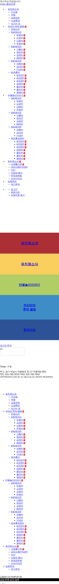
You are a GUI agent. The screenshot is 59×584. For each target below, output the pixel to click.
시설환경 (15, 21)
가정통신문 (17, 164)
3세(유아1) (16, 32)
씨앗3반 (21, 81)
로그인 (14, 189)
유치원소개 (13, 9)
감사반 (20, 66)
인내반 (20, 69)
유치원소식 (14, 161)
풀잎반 (20, 87)
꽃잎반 (20, 89)
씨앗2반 (21, 78)
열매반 (20, 92)
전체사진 (15, 29)
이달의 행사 (17, 173)
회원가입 (15, 192)
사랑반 (20, 41)
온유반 (20, 44)
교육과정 (15, 18)
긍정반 (20, 55)
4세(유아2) (16, 46)
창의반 (20, 52)
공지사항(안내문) (19, 167)
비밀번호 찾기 (18, 195)
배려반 (20, 58)
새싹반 (20, 84)
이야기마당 (16, 178)
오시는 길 (15, 23)
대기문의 (15, 184)
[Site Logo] (7, 4)
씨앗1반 (21, 75)
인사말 (14, 12)
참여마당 (29, 330)
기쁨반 (20, 49)
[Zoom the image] (29, 351)
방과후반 (15, 72)
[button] (1, 389)
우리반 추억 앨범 (17, 26)
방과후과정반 (17, 138)
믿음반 (20, 35)
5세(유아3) (16, 61)
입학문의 (12, 181)
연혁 (13, 15)
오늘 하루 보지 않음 (9, 579)
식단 (13, 170)
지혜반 (20, 64)
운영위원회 (16, 176)
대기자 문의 (6, 345)
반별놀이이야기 (16, 95)
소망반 (20, 38)
